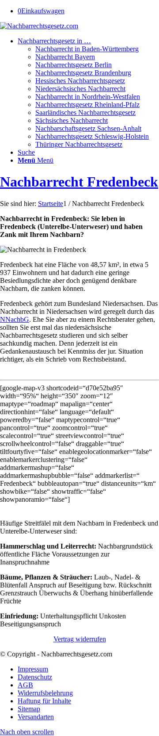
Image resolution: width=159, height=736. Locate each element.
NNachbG (14, 319)
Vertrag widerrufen (79, 639)
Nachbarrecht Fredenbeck (79, 182)
